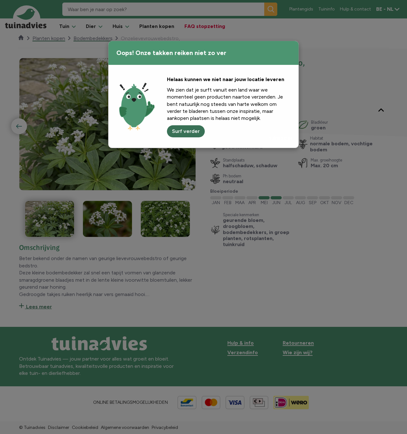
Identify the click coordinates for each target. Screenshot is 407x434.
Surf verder (186, 131)
